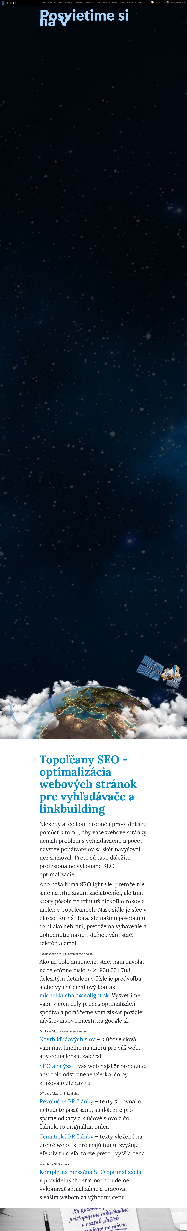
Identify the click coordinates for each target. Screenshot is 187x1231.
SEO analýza (55, 1066)
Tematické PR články (66, 1136)
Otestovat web (131, 3)
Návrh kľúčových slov (67, 1039)
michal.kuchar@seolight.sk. (74, 995)
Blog (139, 3)
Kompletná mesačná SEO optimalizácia (90, 1172)
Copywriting (79, 3)
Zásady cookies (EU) (178, 3)
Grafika (99, 3)
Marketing (68, 3)
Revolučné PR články (66, 1101)
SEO (54, 3)
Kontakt (121, 3)
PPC (60, 3)
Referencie (106, 3)
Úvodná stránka (46, 3)
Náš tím (114, 3)
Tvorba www (89, 3)
